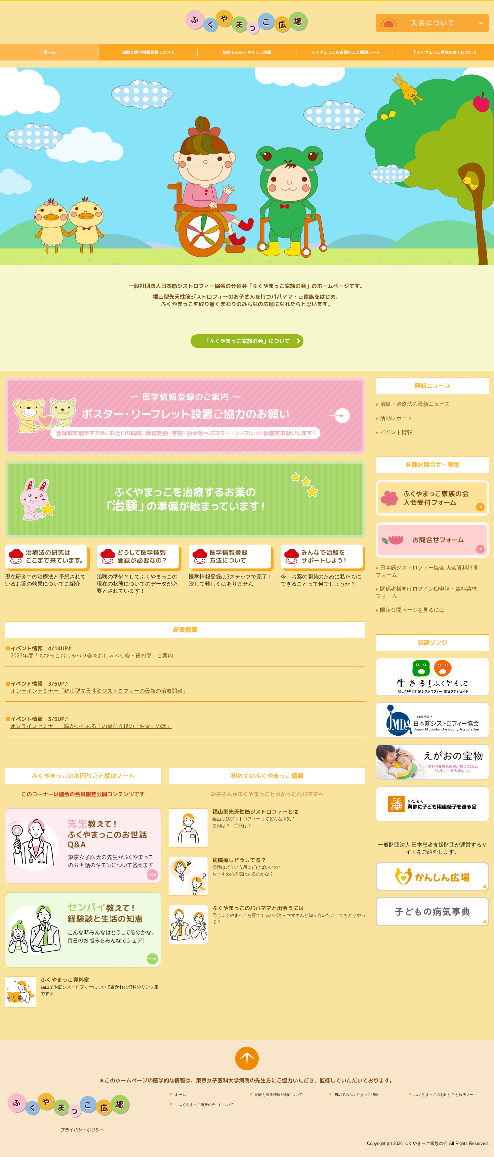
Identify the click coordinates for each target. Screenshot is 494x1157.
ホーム (49, 52)
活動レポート (396, 418)
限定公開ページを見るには (413, 610)
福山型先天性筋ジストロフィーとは (255, 811)
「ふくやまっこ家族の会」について (444, 52)
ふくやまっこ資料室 (65, 979)
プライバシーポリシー (82, 1130)
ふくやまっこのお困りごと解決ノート (346, 52)
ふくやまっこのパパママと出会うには (258, 908)
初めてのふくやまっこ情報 (247, 52)
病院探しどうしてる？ (239, 860)
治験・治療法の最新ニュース (415, 404)
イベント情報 (396, 432)
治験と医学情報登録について (148, 52)
